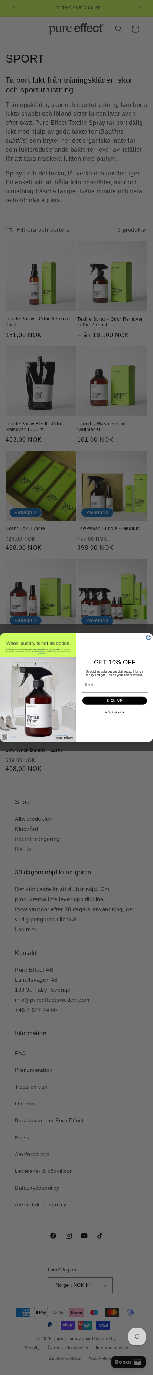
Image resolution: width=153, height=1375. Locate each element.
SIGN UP (115, 700)
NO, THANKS (114, 712)
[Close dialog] (148, 637)
